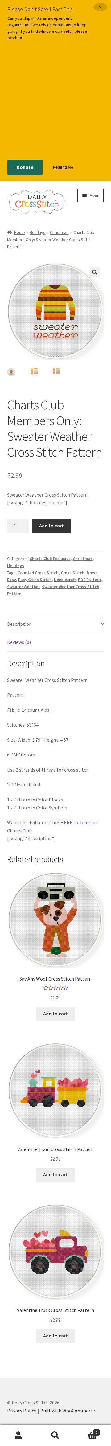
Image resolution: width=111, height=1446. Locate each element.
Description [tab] (19, 624)
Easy (11, 579)
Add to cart (51, 525)
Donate (25, 167)
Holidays (37, 232)
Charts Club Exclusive (50, 558)
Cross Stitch (72, 573)
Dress (92, 573)
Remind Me (63, 167)
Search (55, 1435)
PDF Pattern (89, 579)
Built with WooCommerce (67, 1410)
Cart (85, 1430)
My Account (18, 1435)
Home (19, 232)
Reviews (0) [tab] (19, 642)
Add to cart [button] (55, 1013)
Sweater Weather (23, 586)
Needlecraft (65, 579)
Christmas (59, 232)
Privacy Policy (21, 1410)
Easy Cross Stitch (35, 579)
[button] (95, 272)
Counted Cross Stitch (38, 573)
